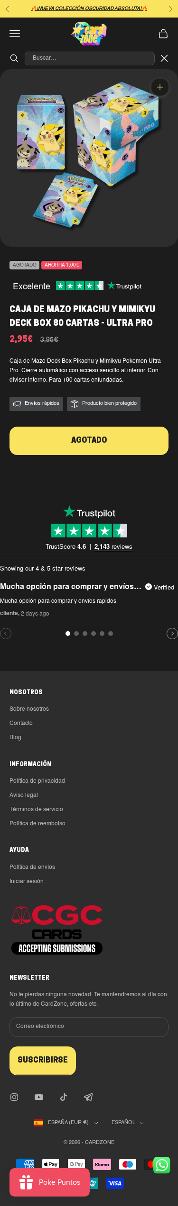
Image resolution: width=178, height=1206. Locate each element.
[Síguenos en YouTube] (39, 1097)
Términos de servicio (36, 810)
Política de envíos (32, 867)
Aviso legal (23, 795)
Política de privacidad (37, 781)
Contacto (21, 723)
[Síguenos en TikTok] (63, 1097)
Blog (15, 738)
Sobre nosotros (29, 709)
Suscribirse (43, 1060)
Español (123, 1123)
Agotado (89, 441)
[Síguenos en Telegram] (88, 1097)
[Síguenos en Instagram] (14, 1097)
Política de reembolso (37, 824)
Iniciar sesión (26, 881)
